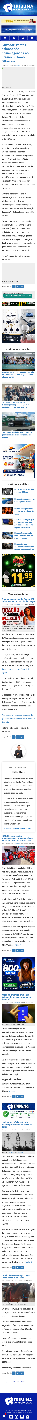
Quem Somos (14, 1410)
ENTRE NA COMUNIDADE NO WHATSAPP (18, 296)
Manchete (17, 604)
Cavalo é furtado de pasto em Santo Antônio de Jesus (16, 1276)
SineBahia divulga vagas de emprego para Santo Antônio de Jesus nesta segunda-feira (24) (24, 523)
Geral (16, 1281)
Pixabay (20, 1152)
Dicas (16, 1130)
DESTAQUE (18, 65)
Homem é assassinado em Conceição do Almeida (24, 500)
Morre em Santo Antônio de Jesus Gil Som (24, 490)
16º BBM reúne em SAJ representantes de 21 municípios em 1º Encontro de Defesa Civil (17, 838)
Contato (29, 1410)
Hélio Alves (22, 1410)
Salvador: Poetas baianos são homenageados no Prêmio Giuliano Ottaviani (15, 53)
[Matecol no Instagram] (18, 304)
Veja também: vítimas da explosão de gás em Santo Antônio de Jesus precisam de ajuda (18, 718)
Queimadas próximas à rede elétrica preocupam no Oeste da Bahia (17, 1124)
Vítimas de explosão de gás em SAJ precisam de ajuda (24, 511)
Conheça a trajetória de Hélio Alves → (18, 828)
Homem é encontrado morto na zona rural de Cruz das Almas (23, 536)
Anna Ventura (11, 1152)
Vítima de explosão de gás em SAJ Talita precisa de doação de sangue (18, 600)
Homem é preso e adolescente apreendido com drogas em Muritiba (24, 546)
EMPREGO (17, 1002)
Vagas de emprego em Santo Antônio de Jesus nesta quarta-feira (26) (17, 997)
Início (7, 1410)
